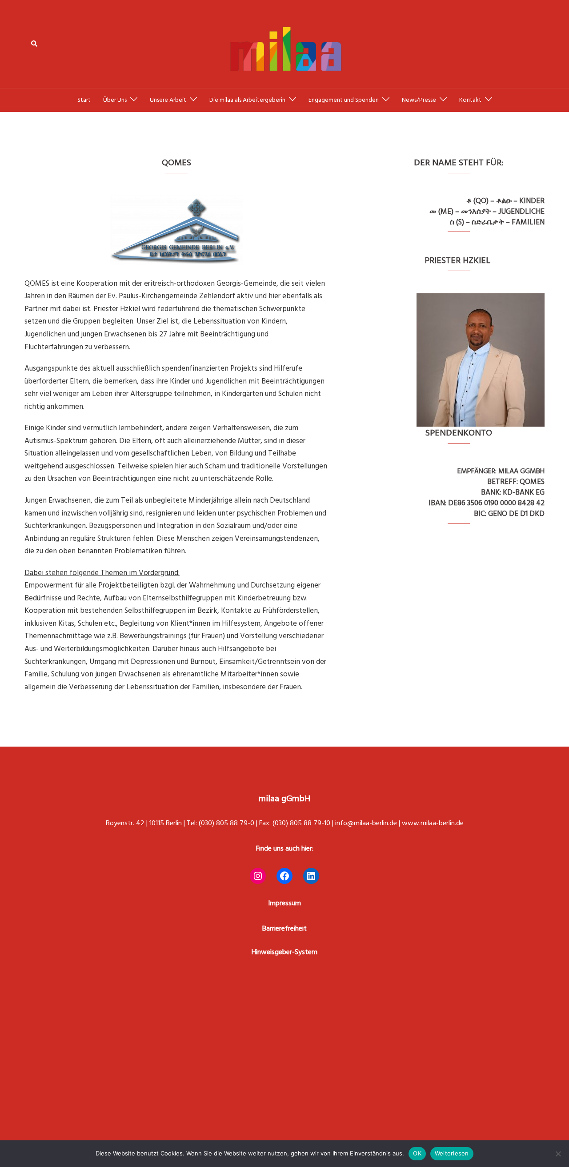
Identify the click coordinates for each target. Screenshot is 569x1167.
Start (84, 100)
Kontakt (470, 100)
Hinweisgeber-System (284, 952)
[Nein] (557, 1153)
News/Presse (419, 100)
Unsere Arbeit (168, 100)
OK (417, 1153)
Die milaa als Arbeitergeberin (247, 100)
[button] (34, 44)
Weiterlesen (452, 1153)
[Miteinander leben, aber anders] (284, 43)
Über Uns (115, 100)
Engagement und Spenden (344, 100)
